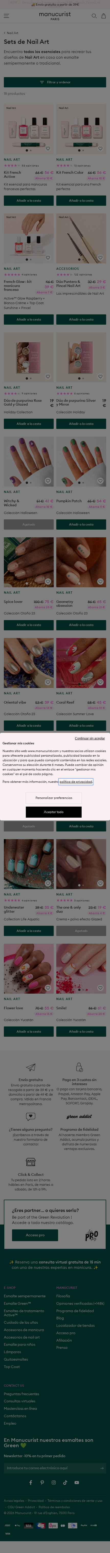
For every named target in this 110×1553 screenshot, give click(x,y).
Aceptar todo (53, 812)
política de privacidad (76, 781)
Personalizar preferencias (54, 797)
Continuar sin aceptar (90, 738)
